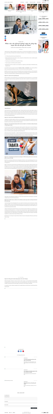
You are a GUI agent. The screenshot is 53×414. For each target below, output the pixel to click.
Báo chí (10, 412)
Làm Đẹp (27, 2)
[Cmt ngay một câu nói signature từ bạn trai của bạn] (47, 20)
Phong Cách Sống (32, 2)
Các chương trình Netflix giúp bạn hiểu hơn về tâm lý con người (30, 372)
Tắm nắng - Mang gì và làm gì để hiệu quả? (32, 10)
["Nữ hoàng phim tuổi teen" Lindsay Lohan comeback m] (40, 20)
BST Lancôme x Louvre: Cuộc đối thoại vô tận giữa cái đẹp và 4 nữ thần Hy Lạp (43, 12)
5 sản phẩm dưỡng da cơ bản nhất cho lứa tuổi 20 (10, 10)
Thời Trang (22, 2)
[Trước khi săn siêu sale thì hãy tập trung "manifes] (47, 30)
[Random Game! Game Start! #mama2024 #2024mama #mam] (47, 23)
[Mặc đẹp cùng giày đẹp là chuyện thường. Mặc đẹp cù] (40, 30)
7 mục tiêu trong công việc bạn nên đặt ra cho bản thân (30, 360)
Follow (42, 16)
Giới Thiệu (6, 412)
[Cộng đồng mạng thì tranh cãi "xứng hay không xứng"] (47, 27)
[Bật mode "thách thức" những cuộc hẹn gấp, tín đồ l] (43, 30)
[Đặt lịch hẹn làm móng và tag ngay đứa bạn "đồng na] (40, 23)
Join (43, 37)
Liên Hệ (14, 412)
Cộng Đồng (38, 2)
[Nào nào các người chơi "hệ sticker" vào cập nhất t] (43, 23)
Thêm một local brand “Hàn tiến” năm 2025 (21, 12)
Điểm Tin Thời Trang (21, 10)
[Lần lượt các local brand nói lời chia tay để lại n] (40, 27)
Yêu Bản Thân (20, 41)
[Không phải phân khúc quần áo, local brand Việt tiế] (43, 20)
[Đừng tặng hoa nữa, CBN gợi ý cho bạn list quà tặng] (43, 27)
